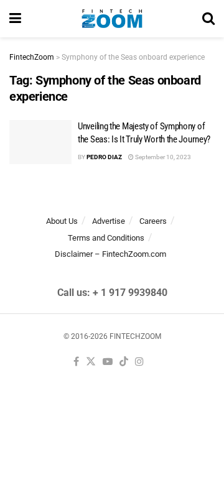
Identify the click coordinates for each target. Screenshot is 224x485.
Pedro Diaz (104, 157)
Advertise (108, 221)
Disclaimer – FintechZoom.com (110, 254)
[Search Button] (208, 18)
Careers (153, 221)
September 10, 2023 (162, 157)
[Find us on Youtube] (108, 362)
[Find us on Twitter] (91, 362)
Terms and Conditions (106, 237)
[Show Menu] (15, 18)
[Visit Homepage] (112, 18)
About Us (62, 221)
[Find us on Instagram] (139, 362)
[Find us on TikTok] (123, 362)
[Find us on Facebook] (76, 362)
